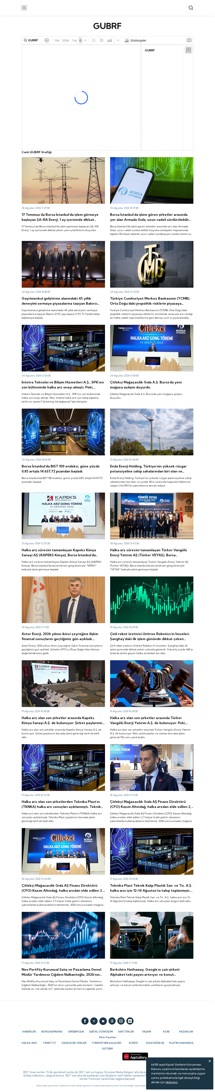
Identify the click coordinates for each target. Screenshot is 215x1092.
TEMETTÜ (49, 1042)
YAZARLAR (186, 1031)
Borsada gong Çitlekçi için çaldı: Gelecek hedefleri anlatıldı (62, 830)
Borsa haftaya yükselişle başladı (43, 410)
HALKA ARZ (29, 1042)
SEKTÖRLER (126, 1031)
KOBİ (166, 1031)
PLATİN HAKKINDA (181, 1042)
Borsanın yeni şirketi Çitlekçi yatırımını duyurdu (142, 327)
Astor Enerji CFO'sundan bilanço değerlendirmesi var (58, 578)
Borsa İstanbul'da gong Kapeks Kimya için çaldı (53, 494)
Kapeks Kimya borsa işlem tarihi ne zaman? (51, 662)
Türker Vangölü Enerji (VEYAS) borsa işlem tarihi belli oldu (149, 662)
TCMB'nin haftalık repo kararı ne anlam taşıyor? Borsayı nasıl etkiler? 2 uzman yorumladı (151, 244)
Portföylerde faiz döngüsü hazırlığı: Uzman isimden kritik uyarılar (61, 915)
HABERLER (29, 1031)
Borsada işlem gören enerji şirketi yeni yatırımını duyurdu (149, 410)
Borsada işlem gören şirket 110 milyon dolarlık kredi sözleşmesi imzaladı (145, 161)
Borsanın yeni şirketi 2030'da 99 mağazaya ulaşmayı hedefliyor (145, 748)
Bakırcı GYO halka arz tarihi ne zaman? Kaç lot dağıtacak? (61, 243)
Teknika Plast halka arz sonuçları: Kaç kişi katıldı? (143, 830)
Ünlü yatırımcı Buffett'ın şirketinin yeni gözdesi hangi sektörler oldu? (146, 915)
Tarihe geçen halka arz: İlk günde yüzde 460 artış (144, 578)
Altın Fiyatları (107, 1037)
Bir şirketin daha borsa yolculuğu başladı (137, 494)
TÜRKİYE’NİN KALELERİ (106, 1042)
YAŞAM (146, 1031)
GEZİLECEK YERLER (74, 1042)
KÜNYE (133, 1042)
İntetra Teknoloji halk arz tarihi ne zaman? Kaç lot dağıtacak (63, 327)
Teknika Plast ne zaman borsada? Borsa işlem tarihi (57, 746)
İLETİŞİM (107, 1048)
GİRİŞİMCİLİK (76, 1031)
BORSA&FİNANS (52, 1031)
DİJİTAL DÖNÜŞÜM (101, 1031)
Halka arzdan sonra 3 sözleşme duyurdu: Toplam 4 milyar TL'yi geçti (61, 161)
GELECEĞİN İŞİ (155, 1042)
